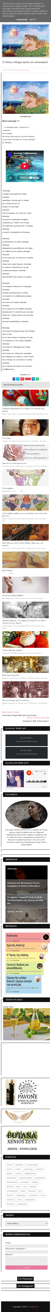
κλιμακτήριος (12, 1182)
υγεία (43, 1195)
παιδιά (23, 1191)
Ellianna (7, 790)
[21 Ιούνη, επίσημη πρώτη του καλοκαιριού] (25, 40)
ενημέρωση (11, 1178)
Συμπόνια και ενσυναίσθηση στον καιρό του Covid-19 (25, 790)
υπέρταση (10, 1200)
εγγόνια (18, 1173)
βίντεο (9, 1169)
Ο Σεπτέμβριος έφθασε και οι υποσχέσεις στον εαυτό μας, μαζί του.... (24, 514)
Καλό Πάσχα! (7, 570)
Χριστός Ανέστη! (15, 911)
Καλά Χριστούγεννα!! (10, 675)
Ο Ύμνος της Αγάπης (17, 955)
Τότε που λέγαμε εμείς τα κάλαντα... (16, 700)
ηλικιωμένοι (40, 1178)
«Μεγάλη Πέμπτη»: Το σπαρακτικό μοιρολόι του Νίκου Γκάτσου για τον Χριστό (24, 622)
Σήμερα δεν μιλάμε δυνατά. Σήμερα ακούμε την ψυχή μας (19, 981)
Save (28, 379)
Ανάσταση (11, 868)
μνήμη (34, 1182)
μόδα (18, 1186)
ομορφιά (33, 1186)
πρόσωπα (31, 1191)
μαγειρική (25, 1182)
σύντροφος (33, 1195)
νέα (24, 1186)
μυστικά (10, 1186)
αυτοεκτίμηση (32, 1165)
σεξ (40, 1191)
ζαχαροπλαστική (25, 1178)
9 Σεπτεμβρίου (8, 488)
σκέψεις (10, 1195)
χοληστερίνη (30, 1200)
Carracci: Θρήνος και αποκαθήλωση (18, 966)
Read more (16, 941)
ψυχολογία (11, 1204)
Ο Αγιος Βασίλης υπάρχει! (12, 650)
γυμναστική (28, 1169)
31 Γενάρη (6, 438)
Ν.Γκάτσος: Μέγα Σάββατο (13, 595)
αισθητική (19, 1165)
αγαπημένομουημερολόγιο (21, 70)
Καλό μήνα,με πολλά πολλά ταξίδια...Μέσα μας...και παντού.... (23, 544)
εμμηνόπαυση (30, 1173)
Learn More (22, 20)
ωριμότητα (22, 1204)
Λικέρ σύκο (8, 1007)
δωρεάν (9, 1173)
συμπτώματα (21, 1195)
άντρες (9, 1165)
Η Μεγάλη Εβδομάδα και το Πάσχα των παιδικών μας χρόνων (23, 410)
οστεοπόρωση (12, 1191)
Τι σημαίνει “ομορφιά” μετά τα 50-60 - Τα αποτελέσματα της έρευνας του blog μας (25, 900)
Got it (33, 20)
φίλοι (19, 1200)
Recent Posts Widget (13, 995)
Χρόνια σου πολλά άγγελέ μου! (14, 463)
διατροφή (39, 1169)
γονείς (17, 1169)
